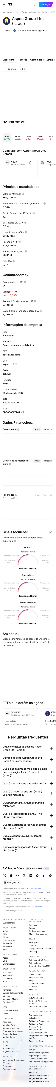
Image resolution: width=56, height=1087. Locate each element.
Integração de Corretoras (40, 1075)
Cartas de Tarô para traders (38, 1002)
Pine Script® (8, 1002)
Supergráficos (9, 923)
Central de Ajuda (36, 983)
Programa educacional (39, 1081)
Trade (5, 1045)
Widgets (32, 1049)
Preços (32, 928)
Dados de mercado (37, 931)
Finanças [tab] (22, 59)
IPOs (5, 981)
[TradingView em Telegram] (37, 875)
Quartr (39, 907)
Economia (7, 972)
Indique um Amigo (11, 1028)
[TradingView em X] (5, 875)
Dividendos (8, 978)
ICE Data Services (34, 889)
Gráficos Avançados (38, 1058)
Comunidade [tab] (37, 59)
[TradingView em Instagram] (24, 875)
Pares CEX (7, 943)
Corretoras (33, 945)
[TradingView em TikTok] (44, 875)
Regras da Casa (10, 1034)
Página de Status (36, 1041)
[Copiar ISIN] (22, 402)
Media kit (33, 989)
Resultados (8, 975)
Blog (31, 980)
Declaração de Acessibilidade (35, 1028)
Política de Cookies (37, 1024)
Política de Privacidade (39, 1021)
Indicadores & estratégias (14, 1060)
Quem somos (35, 974)
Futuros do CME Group (39, 960)
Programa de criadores (13, 1031)
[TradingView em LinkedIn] (31, 875)
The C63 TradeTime (38, 1006)
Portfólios (7, 990)
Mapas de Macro (10, 999)
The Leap (33, 951)
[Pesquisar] (33, 4)
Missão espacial (36, 977)
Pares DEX (7, 946)
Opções (6, 996)
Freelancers (8, 1066)
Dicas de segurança (38, 1032)
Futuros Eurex (35, 963)
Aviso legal (33, 1018)
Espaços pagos (9, 1069)
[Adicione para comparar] (30, 163)
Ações (5, 931)
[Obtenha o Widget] (50, 532)
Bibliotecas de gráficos (39, 1052)
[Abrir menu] (4, 4)
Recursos (33, 925)
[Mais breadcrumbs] (16, 12)
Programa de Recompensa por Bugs (41, 1036)
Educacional (8, 1048)
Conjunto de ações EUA (39, 966)
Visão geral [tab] (8, 59)
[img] (43, 30)
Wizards (6, 1063)
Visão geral (34, 942)
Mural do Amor (9, 1025)
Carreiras (33, 986)
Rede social (8, 1022)
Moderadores (9, 1037)
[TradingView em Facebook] (11, 875)
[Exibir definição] (23, 194)
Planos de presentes (38, 934)
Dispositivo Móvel (10, 1010)
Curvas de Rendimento (13, 993)
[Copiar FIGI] (22, 412)
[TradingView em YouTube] (18, 875)
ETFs (5, 934)
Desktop (6, 1013)
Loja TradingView (36, 998)
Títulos (6, 937)
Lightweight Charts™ (38, 1055)
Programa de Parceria (39, 1078)
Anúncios (33, 1072)
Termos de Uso (35, 1015)
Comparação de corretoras (41, 948)
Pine (5, 949)
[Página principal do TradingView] (10, 4)
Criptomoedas (9, 940)
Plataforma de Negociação (41, 1061)
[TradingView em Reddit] (50, 875)
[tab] (37, 429)
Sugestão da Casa (11, 1051)
